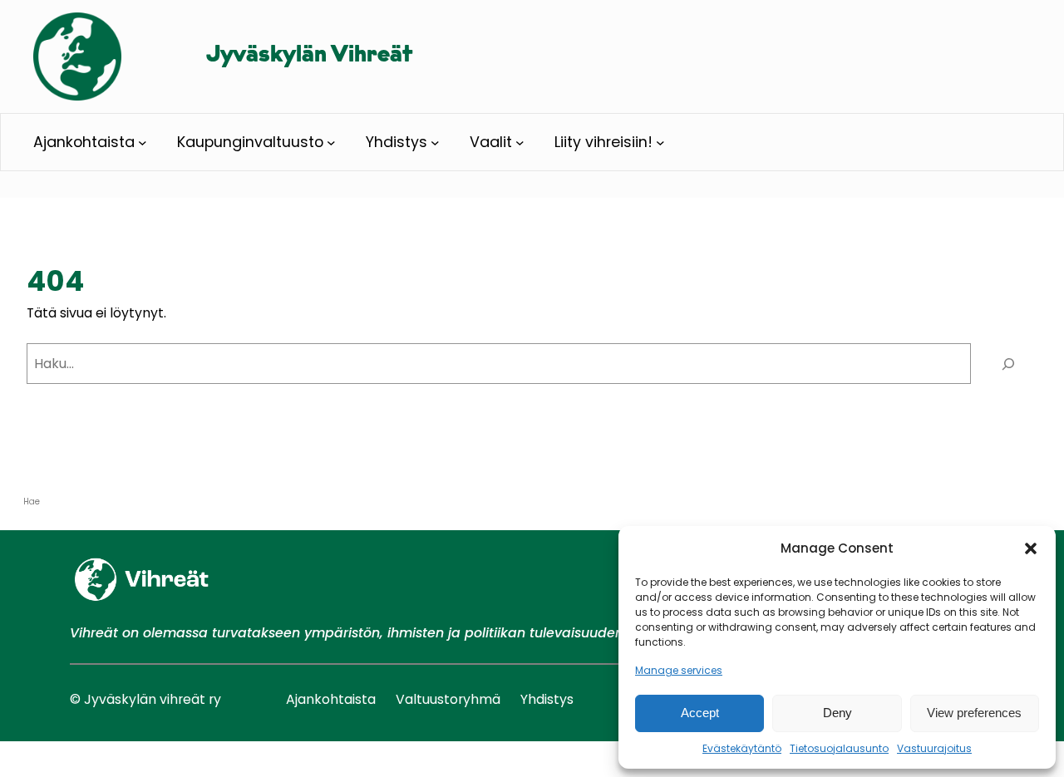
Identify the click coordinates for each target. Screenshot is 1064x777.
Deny (837, 713)
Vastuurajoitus (934, 748)
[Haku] (1008, 363)
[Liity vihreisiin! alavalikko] (660, 142)
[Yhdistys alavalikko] (435, 142)
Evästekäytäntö (741, 748)
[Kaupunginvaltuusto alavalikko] (331, 142)
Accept (700, 713)
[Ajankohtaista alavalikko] (142, 142)
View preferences (974, 713)
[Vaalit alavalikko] (520, 142)
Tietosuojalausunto (839, 748)
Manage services (678, 670)
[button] (1030, 548)
